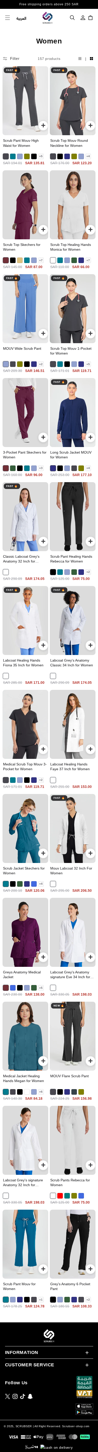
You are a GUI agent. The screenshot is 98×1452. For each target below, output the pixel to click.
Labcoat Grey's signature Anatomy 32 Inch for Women (23, 1182)
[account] (82, 17)
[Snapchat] (30, 1396)
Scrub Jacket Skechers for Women (24, 870)
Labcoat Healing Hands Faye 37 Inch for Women (70, 766)
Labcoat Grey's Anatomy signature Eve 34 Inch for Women (70, 974)
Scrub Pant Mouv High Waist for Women (21, 143)
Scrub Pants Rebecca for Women (70, 1182)
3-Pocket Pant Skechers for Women (24, 455)
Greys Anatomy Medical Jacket (22, 974)
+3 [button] (40, 468)
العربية (21, 17)
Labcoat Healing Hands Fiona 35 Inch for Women (23, 663)
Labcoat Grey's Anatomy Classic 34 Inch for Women (71, 663)
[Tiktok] (22, 1396)
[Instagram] (15, 1396)
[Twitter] (7, 1396)
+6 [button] (40, 1091)
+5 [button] (40, 156)
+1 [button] (40, 1299)
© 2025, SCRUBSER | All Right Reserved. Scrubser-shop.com (46, 1426)
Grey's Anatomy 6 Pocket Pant (70, 1286)
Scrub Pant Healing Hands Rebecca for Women (71, 559)
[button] (72, 17)
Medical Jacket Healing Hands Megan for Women (23, 1078)
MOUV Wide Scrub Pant (22, 348)
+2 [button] (40, 364)
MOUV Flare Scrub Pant (69, 1076)
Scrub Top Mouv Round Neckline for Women (69, 143)
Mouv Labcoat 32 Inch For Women (71, 870)
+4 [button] (88, 156)
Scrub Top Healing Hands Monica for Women (70, 247)
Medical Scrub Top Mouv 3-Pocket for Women (25, 766)
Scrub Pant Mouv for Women (19, 1286)
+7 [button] (40, 260)
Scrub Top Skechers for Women (21, 247)
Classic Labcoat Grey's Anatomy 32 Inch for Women (21, 559)
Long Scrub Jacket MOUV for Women (70, 455)
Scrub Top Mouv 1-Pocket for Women (70, 351)
